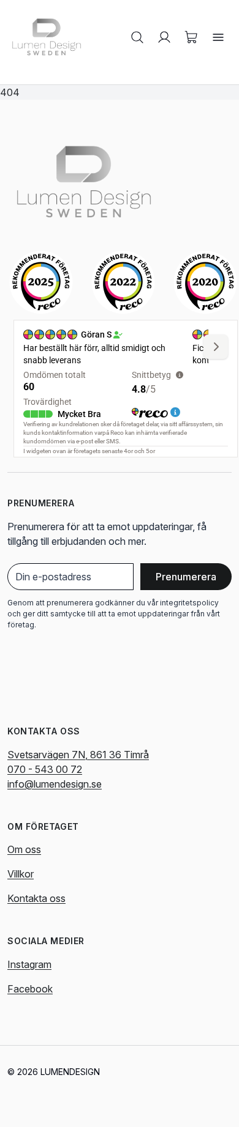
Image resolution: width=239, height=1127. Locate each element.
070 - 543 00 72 (44, 769)
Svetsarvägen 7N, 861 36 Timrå (78, 754)
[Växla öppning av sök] (137, 37)
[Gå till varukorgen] (191, 37)
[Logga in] (164, 37)
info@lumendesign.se (54, 784)
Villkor (20, 874)
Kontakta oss (36, 898)
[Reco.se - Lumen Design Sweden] (41, 282)
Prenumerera (186, 577)
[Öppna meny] (218, 37)
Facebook (30, 989)
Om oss (24, 849)
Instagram (29, 964)
